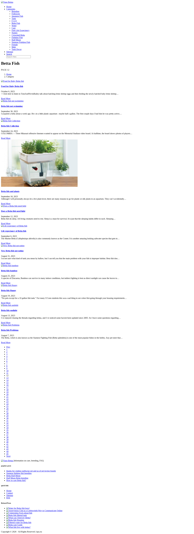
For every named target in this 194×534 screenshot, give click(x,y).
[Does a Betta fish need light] (13, 206)
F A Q (14, 21)
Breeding (15, 11)
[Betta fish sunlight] (9, 305)
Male (14, 47)
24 (7, 404)
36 (7, 432)
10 (7, 371)
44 (7, 451)
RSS (8, 498)
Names (14, 33)
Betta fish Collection (10, 126)
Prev (8, 347)
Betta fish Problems (9, 330)
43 (7, 449)
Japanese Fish (17, 16)
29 (7, 416)
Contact (9, 493)
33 (7, 425)
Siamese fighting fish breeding (19, 473)
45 (7, 454)
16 (7, 385)
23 (7, 401)
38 (7, 437)
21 (7, 397)
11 (7, 373)
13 (7, 378)
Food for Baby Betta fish (12, 86)
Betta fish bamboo (9, 271)
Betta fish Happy (8, 290)
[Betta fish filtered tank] (16, 515)
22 (7, 399)
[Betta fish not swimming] (12, 101)
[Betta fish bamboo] (9, 265)
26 (7, 409)
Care (14, 28)
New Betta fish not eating (12, 251)
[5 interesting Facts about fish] (19, 513)
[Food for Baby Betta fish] (12, 81)
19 (7, 392)
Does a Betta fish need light (13, 211)
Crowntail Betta (18, 35)
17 (7, 387)
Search (9, 54)
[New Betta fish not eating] (12, 246)
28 (7, 413)
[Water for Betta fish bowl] (17, 508)
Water (14, 26)
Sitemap (9, 52)
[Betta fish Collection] (10, 121)
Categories (10, 9)
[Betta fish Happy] (9, 285)
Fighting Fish (17, 37)
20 (7, 394)
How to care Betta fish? (16, 480)
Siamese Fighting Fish (21, 42)
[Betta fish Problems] (10, 325)
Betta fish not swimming (12, 106)
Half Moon (16, 40)
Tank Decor (17, 49)
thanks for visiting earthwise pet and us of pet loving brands (31, 471)
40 (7, 442)
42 (7, 447)
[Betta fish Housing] (15, 520)
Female (15, 45)
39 (7, 439)
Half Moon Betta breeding (17, 478)
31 (7, 420)
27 (7, 411)
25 (7, 406)
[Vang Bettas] (7, 2)
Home (8, 7)
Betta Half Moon (13, 476)
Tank (14, 18)
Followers (16, 14)
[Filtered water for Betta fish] (18, 522)
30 (7, 418)
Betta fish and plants (10, 191)
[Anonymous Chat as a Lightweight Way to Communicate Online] (34, 510)
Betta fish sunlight (9, 310)
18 (7, 390)
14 (7, 380)
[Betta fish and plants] (39, 186)
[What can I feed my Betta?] (18, 518)
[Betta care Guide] (14, 525)
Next (8, 456)
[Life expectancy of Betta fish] (14, 226)
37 (7, 435)
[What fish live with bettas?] (18, 527)
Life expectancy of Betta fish (13, 231)
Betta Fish (16, 23)
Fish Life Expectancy (20, 30)
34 (7, 428)
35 (7, 430)
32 (7, 423)
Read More (5, 98)
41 (7, 444)
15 (7, 382)
